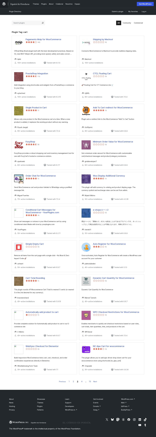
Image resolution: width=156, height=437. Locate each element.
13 (90, 381)
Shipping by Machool (103, 39)
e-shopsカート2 (100, 210)
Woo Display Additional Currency (109, 176)
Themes (40, 403)
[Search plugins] (42, 23)
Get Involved (98, 399)
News (11, 403)
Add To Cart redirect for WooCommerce (113, 107)
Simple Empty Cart (35, 244)
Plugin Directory (15, 11)
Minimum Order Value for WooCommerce (113, 141)
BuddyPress (126, 410)
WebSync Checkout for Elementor (42, 346)
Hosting (12, 406)
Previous (62, 382)
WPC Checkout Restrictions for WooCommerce (116, 312)
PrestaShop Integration (37, 73)
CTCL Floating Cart (102, 73)
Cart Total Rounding (35, 278)
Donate (97, 406)
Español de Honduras (38, 423)
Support (68, 403)
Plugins (39, 406)
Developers (69, 406)
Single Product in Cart (36, 107)
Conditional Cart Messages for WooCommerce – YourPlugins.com (42, 211)
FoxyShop (30, 141)
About (11, 399)
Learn (67, 399)
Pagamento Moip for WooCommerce (43, 39)
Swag (96, 410)
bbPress (125, 406)
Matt (124, 403)
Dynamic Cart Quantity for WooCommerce (113, 278)
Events (95, 403)
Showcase (41, 399)
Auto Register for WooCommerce (109, 244)
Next (95, 382)
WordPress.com (128, 399)
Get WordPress (145, 4)
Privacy (12, 410)
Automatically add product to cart (42, 312)
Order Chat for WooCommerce (41, 176)
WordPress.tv (71, 410)
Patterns (40, 410)
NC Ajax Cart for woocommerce (108, 346)
